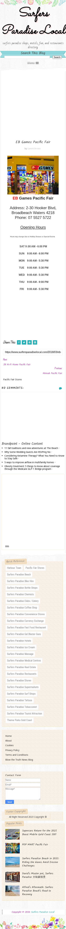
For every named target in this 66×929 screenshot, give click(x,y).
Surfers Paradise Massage (20, 654)
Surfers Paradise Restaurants (21, 673)
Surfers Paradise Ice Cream (21, 647)
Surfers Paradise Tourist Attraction (24, 713)
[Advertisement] (33, 103)
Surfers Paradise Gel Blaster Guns (24, 634)
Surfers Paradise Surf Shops (21, 693)
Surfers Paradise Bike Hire (20, 581)
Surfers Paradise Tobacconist (22, 707)
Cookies (9, 745)
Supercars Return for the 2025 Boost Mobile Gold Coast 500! (39, 832)
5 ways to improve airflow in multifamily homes (29, 462)
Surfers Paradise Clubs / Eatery (23, 601)
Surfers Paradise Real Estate (21, 667)
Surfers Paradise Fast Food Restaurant (26, 627)
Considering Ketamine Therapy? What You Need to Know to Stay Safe (34, 457)
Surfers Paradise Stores (19, 680)
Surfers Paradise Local (33, 22)
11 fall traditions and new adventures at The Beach (31, 448)
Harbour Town (14, 567)
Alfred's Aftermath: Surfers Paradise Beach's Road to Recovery (37, 891)
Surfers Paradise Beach (19, 574)
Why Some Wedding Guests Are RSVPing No (27, 451)
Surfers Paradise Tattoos (19, 700)
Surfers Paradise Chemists (20, 594)
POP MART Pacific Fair (35, 845)
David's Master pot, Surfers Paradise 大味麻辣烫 (37, 875)
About (8, 740)
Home (8, 735)
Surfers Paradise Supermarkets (23, 687)
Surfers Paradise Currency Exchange (25, 620)
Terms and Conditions (16, 754)
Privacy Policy (12, 750)
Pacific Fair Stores (34, 567)
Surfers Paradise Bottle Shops (22, 587)
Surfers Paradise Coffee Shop (22, 607)
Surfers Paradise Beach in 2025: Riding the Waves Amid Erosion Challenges (40, 862)
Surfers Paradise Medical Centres (24, 660)
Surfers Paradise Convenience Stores (26, 614)
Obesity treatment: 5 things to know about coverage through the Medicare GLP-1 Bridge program (32, 467)
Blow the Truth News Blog (19, 759)
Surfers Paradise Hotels (19, 640)
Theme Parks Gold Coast (19, 720)
